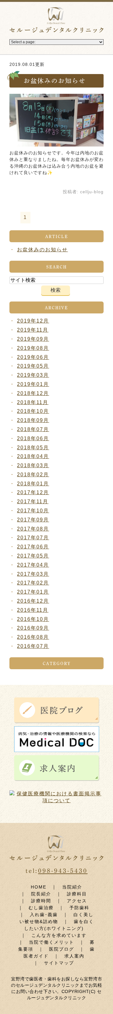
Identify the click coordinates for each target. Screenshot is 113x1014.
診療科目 (77, 893)
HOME (38, 886)
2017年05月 (33, 555)
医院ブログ (61, 949)
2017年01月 (33, 592)
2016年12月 (33, 601)
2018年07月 (33, 429)
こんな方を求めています (59, 935)
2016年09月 (33, 628)
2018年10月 (33, 411)
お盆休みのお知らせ (55, 80)
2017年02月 (33, 582)
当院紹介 (72, 886)
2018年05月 (33, 447)
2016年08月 (33, 637)
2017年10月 (33, 510)
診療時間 (41, 900)
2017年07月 (33, 537)
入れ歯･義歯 (44, 914)
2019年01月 (33, 384)
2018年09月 (33, 420)
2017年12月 (33, 492)
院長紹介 (41, 893)
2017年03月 (33, 574)
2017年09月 (33, 519)
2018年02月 (33, 474)
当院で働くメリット (51, 942)
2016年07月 (33, 646)
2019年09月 (33, 339)
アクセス (77, 900)
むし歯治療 (41, 907)
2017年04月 (33, 565)
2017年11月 (32, 501)
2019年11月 (32, 330)
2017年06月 (33, 546)
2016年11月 (32, 610)
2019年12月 (33, 320)
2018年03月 (33, 465)
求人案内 (74, 955)
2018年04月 (33, 456)
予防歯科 (79, 907)
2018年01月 (33, 483)
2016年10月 (33, 619)
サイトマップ (59, 962)
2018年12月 (33, 393)
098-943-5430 (63, 870)
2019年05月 (33, 366)
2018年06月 (33, 438)
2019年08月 (33, 348)
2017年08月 (33, 528)
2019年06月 (33, 357)
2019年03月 (33, 375)
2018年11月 (32, 402)
